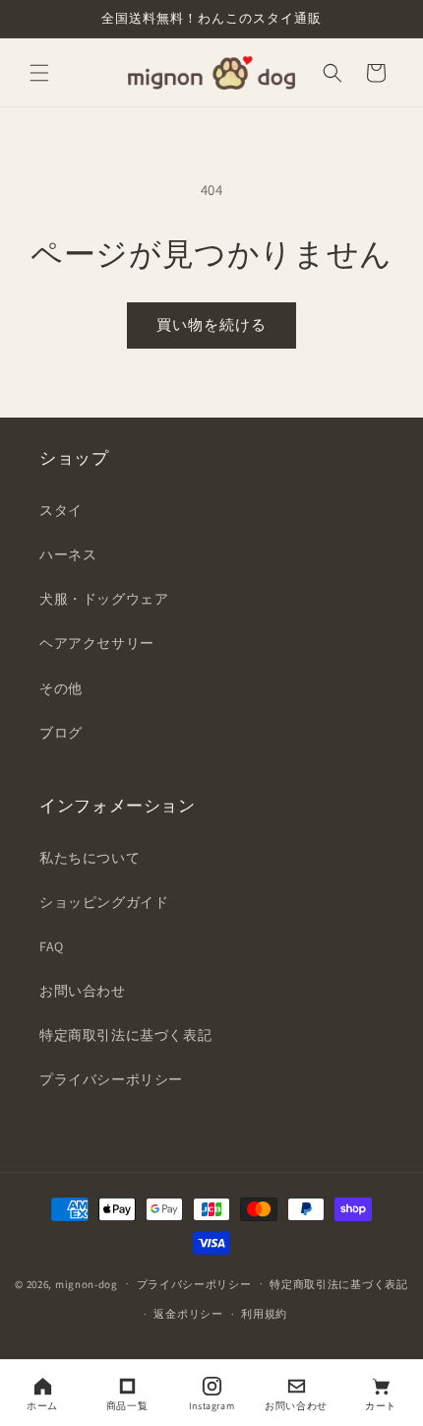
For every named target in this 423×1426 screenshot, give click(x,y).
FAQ (51, 946)
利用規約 (264, 1314)
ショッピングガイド (103, 902)
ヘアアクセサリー (96, 643)
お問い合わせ (82, 991)
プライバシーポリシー (111, 1079)
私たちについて (89, 858)
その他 (61, 688)
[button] (39, 73)
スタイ (61, 510)
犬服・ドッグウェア (103, 599)
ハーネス (67, 554)
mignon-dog (86, 1283)
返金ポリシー (187, 1314)
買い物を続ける (211, 324)
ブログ (61, 733)
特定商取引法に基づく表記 (125, 1035)
